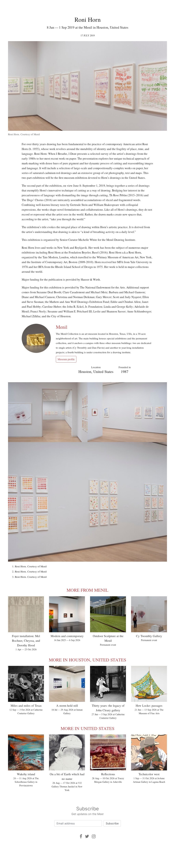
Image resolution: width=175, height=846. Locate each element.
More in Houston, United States (87, 660)
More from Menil (87, 590)
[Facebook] (81, 836)
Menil (61, 327)
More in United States (87, 728)
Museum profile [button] (66, 359)
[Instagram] (93, 836)
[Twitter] (87, 836)
